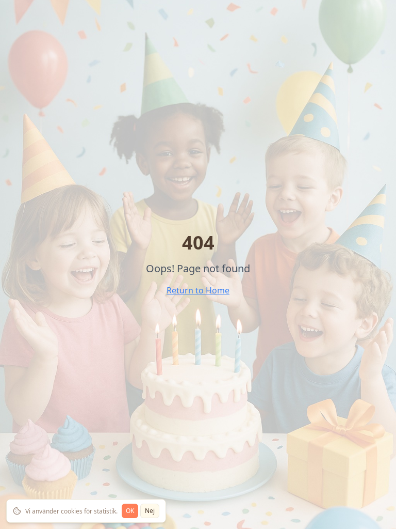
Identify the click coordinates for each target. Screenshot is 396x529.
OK (130, 510)
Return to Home (198, 290)
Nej (150, 510)
